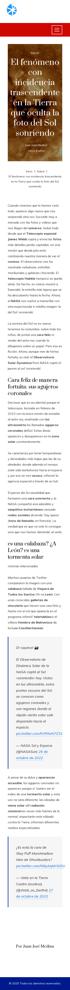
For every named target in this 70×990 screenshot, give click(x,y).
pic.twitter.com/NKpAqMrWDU (40, 866)
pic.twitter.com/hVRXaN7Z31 (39, 733)
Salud (35, 53)
